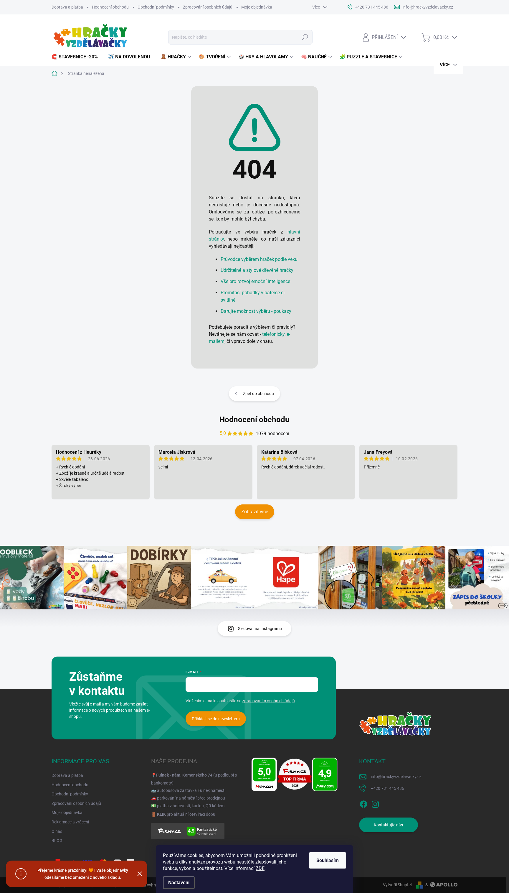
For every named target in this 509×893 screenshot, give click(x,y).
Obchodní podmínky (156, 7)
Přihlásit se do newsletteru (216, 718)
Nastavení (178, 882)
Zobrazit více (254, 511)
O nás (57, 831)
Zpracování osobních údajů (207, 7)
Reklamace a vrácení (70, 822)
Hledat (305, 37)
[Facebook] (363, 803)
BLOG (57, 840)
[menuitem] (77, 57)
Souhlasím (327, 860)
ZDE (260, 868)
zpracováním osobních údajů (268, 700)
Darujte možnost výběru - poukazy (256, 311)
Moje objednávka (256, 7)
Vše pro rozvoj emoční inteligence (255, 281)
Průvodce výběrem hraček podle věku (259, 259)
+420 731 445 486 (387, 788)
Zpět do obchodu (258, 393)
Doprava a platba (67, 7)
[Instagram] (375, 803)
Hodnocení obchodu (110, 7)
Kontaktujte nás (388, 825)
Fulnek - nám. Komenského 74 (184, 775)
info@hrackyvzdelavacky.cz (396, 776)
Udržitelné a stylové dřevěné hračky (257, 270)
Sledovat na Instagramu (260, 628)
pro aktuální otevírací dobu (186, 814)
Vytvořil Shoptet (397, 884)
